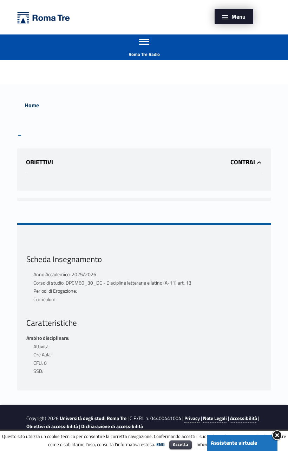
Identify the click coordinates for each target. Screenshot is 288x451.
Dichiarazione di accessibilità (112, 426)
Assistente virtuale (234, 442)
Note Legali (215, 418)
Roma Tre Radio (144, 54)
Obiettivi (39, 162)
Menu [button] (238, 16)
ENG (160, 444)
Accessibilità (243, 418)
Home (32, 105)
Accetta (180, 444)
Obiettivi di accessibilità (52, 426)
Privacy (192, 418)
